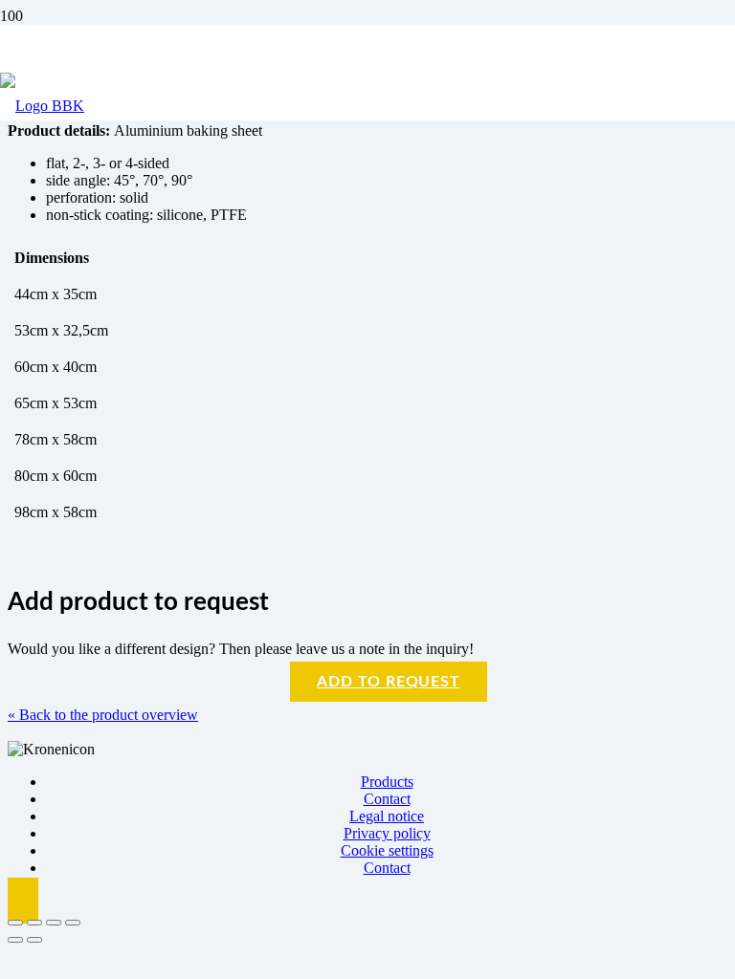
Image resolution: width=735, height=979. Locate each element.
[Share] (53, 922)
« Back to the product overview (103, 715)
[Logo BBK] (42, 106)
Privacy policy (387, 833)
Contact (387, 799)
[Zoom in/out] (15, 922)
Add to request (388, 681)
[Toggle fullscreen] (34, 922)
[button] (23, 901)
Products (387, 781)
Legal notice (386, 816)
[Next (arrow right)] (34, 940)
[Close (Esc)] (72, 922)
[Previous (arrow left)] (15, 940)
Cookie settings (387, 850)
